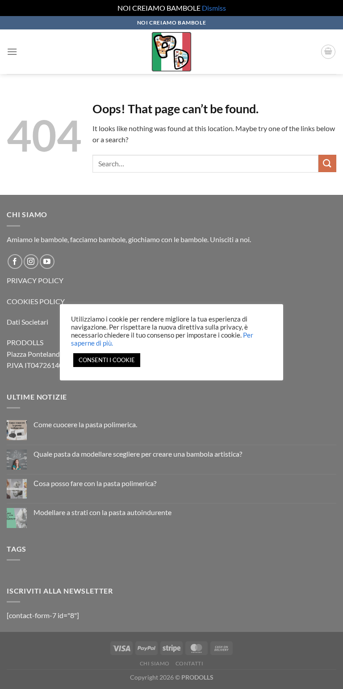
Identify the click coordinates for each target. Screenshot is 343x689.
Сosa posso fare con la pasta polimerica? (94, 483)
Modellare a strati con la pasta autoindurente (102, 512)
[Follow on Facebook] (15, 261)
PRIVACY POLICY (35, 280)
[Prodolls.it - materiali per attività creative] (171, 51)
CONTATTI (190, 663)
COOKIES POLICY (36, 301)
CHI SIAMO (155, 663)
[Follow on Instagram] (31, 261)
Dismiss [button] (214, 8)
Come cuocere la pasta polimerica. (85, 424)
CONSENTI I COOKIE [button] (107, 359)
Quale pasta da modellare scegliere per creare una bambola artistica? (137, 454)
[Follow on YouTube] (47, 261)
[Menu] (12, 51)
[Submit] (327, 163)
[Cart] (328, 52)
